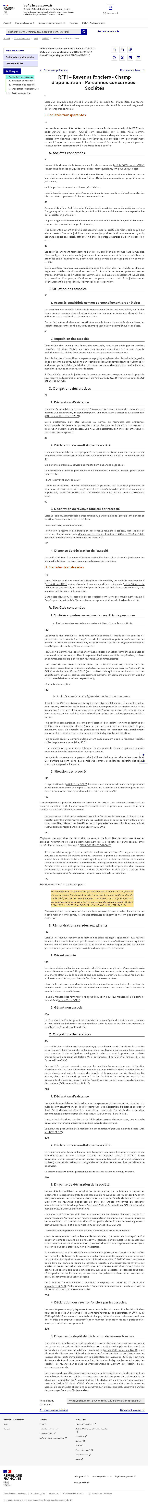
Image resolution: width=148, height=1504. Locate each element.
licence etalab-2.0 (62, 1500)
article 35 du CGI (71, 671)
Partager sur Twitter (122, 58)
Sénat (78, 1459)
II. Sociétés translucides (19, 93)
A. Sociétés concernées (22, 80)
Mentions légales (38, 1493)
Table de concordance (49, 1429)
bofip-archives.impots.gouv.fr (52, 1438)
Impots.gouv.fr (82, 1455)
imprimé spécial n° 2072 (118, 1155)
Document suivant (130, 70)
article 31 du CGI (67, 1000)
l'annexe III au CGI (118, 1205)
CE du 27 (84, 905)
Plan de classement (24, 23)
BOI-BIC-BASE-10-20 (92, 826)
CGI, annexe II (53, 416)
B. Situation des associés (22, 84)
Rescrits (74, 23)
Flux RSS (43, 1424)
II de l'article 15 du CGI (101, 378)
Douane (79, 1441)
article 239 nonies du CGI (119, 1350)
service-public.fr (100, 1476)
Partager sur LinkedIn (130, 58)
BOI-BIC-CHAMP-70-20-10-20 (95, 845)
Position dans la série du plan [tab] (20, 57)
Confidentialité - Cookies (74, 1493)
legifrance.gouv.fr (124, 1476)
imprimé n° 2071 (106, 455)
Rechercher (84, 32)
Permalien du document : (47, 1402)
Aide (5, 1424)
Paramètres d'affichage (102, 1493)
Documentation (46, 1433)
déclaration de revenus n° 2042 (110, 1357)
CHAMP (45, 38)
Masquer (13, 71)
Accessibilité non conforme (15, 1493)
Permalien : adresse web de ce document (130, 49)
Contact (6, 1429)
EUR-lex (79, 1445)
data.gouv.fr (80, 1482)
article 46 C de (96, 1205)
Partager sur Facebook (114, 58)
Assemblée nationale (84, 1424)
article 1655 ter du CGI (128, 165)
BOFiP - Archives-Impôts (93, 23)
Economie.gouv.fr (83, 1450)
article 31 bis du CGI (69, 1383)
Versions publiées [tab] (14, 63)
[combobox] (43, 32)
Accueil (7, 23)
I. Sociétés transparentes (20, 77)
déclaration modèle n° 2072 (107, 1259)
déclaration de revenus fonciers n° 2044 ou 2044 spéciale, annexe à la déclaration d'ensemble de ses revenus (95, 535)
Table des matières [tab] (15, 50)
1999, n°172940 (113, 905)
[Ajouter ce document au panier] (122, 49)
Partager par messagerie (138, 58)
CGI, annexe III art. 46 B (111, 1113)
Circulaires (80, 1436)
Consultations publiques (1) (52, 23)
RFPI (36, 38)
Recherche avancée (108, 31)
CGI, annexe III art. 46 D (73, 1083)
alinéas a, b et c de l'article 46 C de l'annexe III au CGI (86, 1224)
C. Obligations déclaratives (24, 88)
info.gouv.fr (80, 1476)
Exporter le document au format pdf (114, 49)
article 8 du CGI (55, 584)
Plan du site (54, 1493)
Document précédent (55, 70)
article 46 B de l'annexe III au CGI (99, 1057)
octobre (97, 905)
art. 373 (72, 416)
